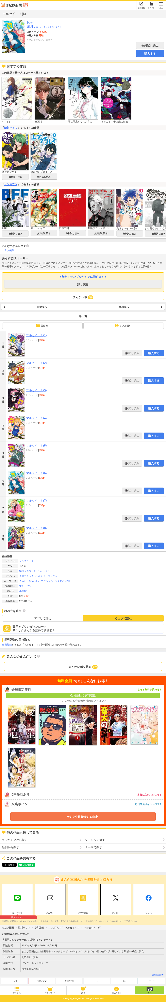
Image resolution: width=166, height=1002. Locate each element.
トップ (14, 981)
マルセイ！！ (26, 560)
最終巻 (44, 325)
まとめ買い (125, 325)
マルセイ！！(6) (36, 473)
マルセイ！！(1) (36, 335)
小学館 (23, 591)
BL (124, 981)
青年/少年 (69, 981)
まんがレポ (83, 297)
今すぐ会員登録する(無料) (83, 816)
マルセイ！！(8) (36, 528)
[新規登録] (141, 4)
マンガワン (10, 184)
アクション (47, 581)
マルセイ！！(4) (36, 418)
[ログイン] (151, 4)
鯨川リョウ (44, 26)
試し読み (83, 284)
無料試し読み (150, 45)
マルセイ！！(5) (36, 445)
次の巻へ (124, 307)
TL (97, 981)
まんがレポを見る (83, 666)
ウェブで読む (123, 618)
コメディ (59, 581)
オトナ (152, 981)
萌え (37, 581)
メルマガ (50, 913)
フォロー (116, 913)
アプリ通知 (83, 913)
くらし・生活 (26, 581)
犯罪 (67, 581)
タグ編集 (9, 250)
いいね (149, 913)
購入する (150, 53)
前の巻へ (42, 307)
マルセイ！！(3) (36, 390)
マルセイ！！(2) (36, 362)
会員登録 (7, 644)
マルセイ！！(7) (36, 500)
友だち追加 (17, 913)
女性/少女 (42, 981)
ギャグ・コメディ (47, 576)
